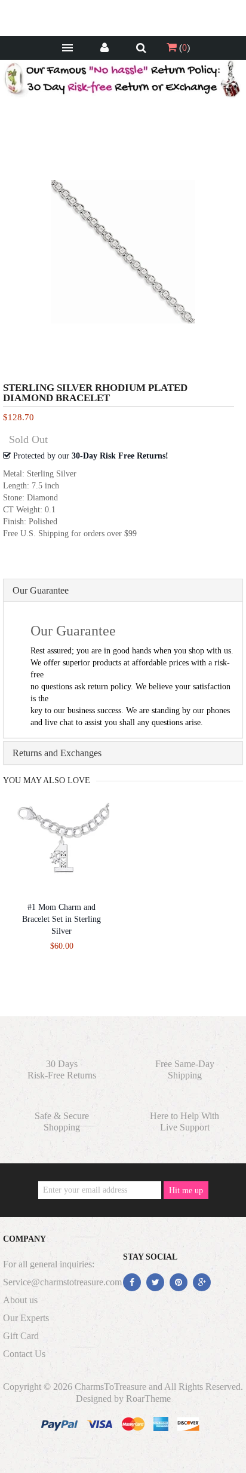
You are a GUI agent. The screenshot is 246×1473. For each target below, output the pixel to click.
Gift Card (21, 1336)
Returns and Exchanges (57, 753)
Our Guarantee (41, 590)
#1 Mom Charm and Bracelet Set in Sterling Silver (61, 919)
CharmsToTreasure (110, 1387)
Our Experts (26, 1318)
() (183, 47)
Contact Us (24, 1354)
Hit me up (186, 1190)
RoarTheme (148, 1398)
